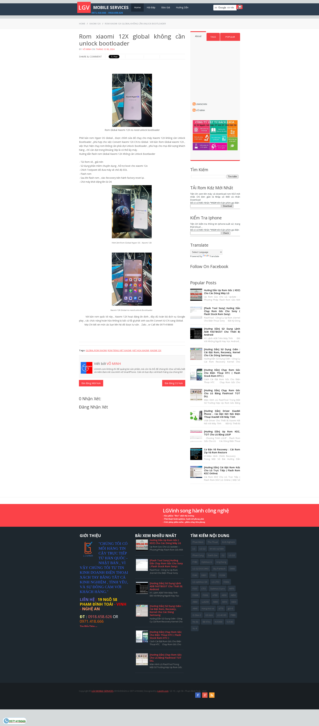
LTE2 (203, 588)
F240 (195, 575)
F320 (195, 588)
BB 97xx (207, 621)
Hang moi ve (208, 608)
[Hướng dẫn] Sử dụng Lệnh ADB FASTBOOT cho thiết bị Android (222, 331)
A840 (195, 608)
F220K (222, 575)
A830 (224, 595)
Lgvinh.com (162, 690)
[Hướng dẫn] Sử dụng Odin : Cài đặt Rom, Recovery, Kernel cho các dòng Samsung (222, 352)
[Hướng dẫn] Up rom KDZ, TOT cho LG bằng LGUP (222, 433)
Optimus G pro (217, 588)
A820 (233, 601)
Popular (230, 36)
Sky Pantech (219, 568)
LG (194, 548)
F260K (195, 595)
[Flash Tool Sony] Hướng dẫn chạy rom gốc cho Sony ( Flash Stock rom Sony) (222, 311)
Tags (213, 36)
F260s (226, 581)
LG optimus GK (200, 581)
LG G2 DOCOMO (201, 568)
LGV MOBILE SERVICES (102, 690)
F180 (195, 561)
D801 (203, 575)
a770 (220, 608)
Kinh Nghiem (228, 542)
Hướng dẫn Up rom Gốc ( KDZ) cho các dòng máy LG (222, 292)
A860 (195, 601)
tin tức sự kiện (217, 548)
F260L (205, 595)
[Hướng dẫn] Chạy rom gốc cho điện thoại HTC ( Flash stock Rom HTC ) (222, 372)
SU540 (230, 621)
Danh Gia (212, 555)
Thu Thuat (213, 542)
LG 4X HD (221, 615)
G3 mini (209, 615)
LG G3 (232, 555)
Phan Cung (198, 555)
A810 (224, 601)
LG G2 (203, 548)
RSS (211, 695)
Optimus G (206, 561)
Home (137, 7)
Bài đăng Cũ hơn (174, 383)
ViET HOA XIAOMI (140, 350)
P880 (233, 615)
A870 (231, 588)
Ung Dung (221, 561)
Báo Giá (165, 7)
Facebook (198, 695)
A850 (233, 595)
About (198, 36)
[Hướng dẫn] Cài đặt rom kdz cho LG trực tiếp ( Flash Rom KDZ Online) (222, 470)
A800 (215, 601)
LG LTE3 (215, 581)
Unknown (201, 104)
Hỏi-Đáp (151, 7)
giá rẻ (230, 608)
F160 (213, 575)
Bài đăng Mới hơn (91, 383)
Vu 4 (195, 628)
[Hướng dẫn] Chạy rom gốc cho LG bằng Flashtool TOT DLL (222, 393)
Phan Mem (198, 542)
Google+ (205, 695)
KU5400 (218, 621)
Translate (214, 256)
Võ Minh (87, 49)
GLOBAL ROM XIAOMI (96, 350)
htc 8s (195, 621)
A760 (215, 595)
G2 (223, 555)
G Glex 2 (197, 615)
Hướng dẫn (182, 7)
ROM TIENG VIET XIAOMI (119, 350)
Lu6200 (205, 601)
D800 (232, 568)
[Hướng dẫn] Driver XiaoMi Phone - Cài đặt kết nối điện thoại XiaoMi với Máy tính (222, 413)
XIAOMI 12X (95, 23)
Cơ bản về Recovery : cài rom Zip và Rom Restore (222, 451)
